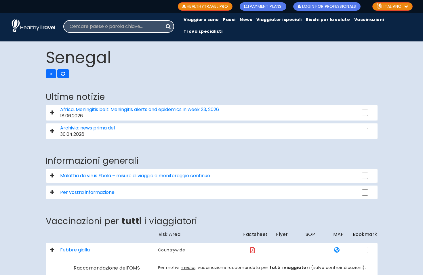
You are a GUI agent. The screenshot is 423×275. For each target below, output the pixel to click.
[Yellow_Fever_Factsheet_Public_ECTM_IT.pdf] (252, 250)
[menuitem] (201, 20)
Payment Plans (266, 6)
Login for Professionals (329, 6)
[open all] (51, 73)
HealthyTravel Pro (207, 6)
